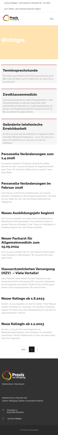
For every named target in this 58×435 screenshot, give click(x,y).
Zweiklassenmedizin (20, 94)
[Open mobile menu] (52, 18)
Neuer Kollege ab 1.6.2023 (23, 298)
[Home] (11, 21)
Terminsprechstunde (20, 70)
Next (23, 349)
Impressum (19, 384)
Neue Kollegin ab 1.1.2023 (22, 324)
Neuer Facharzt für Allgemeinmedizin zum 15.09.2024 (20, 242)
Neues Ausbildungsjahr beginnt (27, 213)
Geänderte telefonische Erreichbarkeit (22, 126)
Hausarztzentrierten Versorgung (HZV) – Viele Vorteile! (28, 271)
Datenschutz (7, 384)
